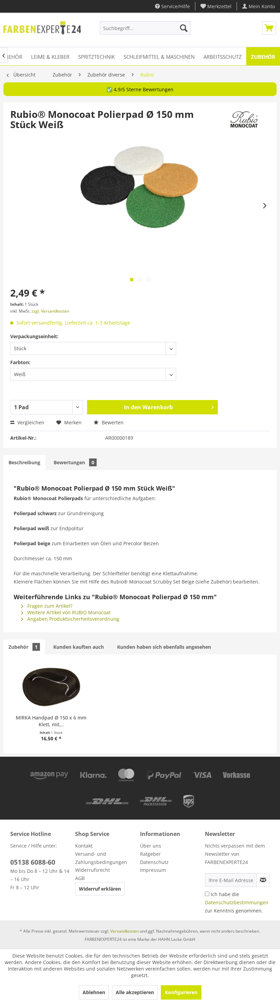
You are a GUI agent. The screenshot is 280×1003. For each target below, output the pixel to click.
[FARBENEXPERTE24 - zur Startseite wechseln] (42, 29)
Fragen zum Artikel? (49, 606)
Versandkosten (124, 931)
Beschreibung (24, 462)
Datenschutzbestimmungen (236, 902)
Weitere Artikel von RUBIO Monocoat (68, 612)
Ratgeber (150, 854)
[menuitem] (216, 6)
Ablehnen (94, 992)
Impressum (153, 870)
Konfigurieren (181, 992)
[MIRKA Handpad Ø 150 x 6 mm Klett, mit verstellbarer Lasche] (51, 687)
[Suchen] (184, 28)
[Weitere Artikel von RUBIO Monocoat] (244, 121)
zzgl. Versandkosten (50, 311)
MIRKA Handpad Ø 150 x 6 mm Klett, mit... (51, 721)
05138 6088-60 (32, 862)
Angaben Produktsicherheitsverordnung (72, 619)
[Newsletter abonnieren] (262, 880)
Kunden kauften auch (78, 647)
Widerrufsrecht (92, 870)
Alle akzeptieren (135, 992)
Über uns (150, 845)
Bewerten (112, 422)
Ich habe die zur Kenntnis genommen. (236, 902)
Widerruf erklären (100, 888)
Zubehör (23, 647)
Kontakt (84, 845)
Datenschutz (154, 862)
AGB (80, 878)
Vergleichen (30, 422)
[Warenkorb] (269, 28)
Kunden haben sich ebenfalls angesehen (164, 647)
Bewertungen (74, 462)
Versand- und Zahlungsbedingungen (101, 858)
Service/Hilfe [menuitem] (175, 6)
